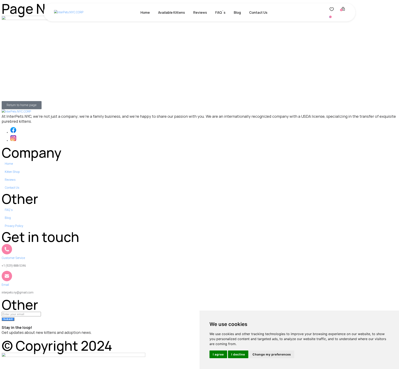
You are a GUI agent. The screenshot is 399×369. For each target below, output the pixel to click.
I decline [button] (238, 354)
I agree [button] (218, 354)
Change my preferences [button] (271, 354)
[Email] (7, 276)
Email (5, 284)
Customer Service (13, 258)
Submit (8, 319)
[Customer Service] (7, 249)
